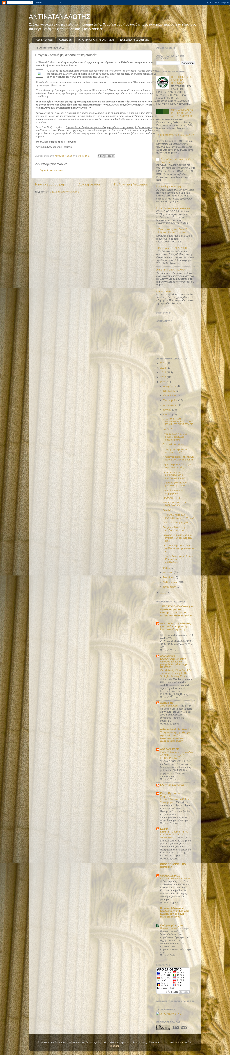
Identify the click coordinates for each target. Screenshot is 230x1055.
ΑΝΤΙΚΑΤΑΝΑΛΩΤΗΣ (59, 16)
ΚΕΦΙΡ (164, 828)
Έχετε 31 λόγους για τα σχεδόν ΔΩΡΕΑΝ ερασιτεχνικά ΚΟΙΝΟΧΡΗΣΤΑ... (176, 755)
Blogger (114, 1046)
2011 (163, 382)
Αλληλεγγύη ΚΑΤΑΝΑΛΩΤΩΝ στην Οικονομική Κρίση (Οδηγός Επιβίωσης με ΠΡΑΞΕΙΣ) (174, 662)
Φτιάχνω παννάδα (170, 928)
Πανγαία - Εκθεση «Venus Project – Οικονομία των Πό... (177, 538)
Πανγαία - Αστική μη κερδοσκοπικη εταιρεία (176, 529)
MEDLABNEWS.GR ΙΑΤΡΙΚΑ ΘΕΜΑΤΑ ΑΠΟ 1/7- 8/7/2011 (182, 113)
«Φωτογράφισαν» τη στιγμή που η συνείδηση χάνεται (178, 458)
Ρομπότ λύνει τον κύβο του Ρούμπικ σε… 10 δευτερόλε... (177, 559)
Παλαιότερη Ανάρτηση (131, 184)
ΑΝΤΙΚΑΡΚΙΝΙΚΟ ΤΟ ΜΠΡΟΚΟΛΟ (174, 504)
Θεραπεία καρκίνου (173, 444)
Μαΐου (167, 568)
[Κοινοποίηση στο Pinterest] (113, 156)
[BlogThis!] (103, 156)
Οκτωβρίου (169, 395)
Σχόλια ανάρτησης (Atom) (64, 191)
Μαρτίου (168, 577)
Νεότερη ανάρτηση (49, 184)
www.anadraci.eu (169, 705)
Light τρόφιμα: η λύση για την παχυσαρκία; (176, 466)
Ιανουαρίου (169, 586)
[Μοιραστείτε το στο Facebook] (109, 156)
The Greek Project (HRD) (176, 522)
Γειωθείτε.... (169, 510)
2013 (163, 372)
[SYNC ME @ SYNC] (168, 1013)
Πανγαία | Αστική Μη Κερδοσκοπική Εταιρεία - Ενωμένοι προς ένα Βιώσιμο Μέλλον (175, 912)
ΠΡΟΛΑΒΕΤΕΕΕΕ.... (173, 498)
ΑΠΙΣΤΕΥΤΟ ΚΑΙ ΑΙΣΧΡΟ (170, 269)
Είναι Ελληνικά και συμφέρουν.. (173, 208)
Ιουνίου (167, 414)
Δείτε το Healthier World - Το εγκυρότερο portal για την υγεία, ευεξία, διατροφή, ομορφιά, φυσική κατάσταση (175, 735)
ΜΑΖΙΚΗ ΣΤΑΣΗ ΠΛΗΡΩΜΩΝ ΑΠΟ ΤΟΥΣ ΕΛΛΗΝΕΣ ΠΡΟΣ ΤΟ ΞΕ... (178, 421)
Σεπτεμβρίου (170, 400)
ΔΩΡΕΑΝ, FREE (169, 749)
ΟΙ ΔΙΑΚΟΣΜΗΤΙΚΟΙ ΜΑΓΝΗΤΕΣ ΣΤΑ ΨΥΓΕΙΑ (178, 516)
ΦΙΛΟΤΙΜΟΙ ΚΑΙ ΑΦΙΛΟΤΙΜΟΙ (96, 39)
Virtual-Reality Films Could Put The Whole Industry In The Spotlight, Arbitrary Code (176, 673)
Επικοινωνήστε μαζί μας (134, 39)
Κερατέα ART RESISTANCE (175, 878)
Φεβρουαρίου (171, 582)
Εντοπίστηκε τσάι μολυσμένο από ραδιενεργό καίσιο (173, 475)
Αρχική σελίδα (44, 39)
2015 (163, 363)
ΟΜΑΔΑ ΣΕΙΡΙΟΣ (170, 875)
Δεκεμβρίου (170, 386)
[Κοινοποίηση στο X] (106, 156)
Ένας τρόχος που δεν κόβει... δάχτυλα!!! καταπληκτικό (174, 231)
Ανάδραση (65, 39)
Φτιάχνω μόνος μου (172, 925)
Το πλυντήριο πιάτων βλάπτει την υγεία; (174, 484)
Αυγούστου (170, 405)
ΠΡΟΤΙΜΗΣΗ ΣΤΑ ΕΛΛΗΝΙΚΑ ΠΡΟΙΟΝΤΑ (181, 80)
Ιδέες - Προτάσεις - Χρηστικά (171, 795)
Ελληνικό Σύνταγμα (172, 785)
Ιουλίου (167, 409)
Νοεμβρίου (169, 390)
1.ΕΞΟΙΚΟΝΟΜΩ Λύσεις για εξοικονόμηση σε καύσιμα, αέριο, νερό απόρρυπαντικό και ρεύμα (176, 610)
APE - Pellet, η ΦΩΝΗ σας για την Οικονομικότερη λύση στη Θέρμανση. (175, 626)
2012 (163, 377)
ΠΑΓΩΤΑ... (168, 429)
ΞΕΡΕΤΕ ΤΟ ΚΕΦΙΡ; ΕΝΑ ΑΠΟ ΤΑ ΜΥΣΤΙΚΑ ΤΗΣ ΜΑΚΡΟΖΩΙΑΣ (174, 834)
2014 (163, 367)
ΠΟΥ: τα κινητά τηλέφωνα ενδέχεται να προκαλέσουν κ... (178, 548)
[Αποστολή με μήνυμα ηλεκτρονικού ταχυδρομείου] (99, 156)
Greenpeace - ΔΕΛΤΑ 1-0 (172, 248)
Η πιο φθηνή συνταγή (168, 186)
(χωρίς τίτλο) (163, 291)
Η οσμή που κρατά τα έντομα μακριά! (174, 450)
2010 (163, 592)
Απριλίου (168, 572)
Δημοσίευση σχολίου (51, 170)
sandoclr (178, 1042)
